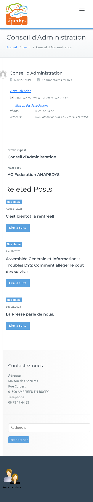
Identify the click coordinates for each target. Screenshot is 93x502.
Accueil (11, 47)
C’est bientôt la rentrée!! (30, 216)
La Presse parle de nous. (30, 314)
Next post (14, 167)
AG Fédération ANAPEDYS (33, 174)
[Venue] (12, 104)
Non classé (14, 201)
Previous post (17, 150)
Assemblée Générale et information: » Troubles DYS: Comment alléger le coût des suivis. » (45, 265)
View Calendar (20, 91)
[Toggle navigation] (82, 9)
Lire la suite (17, 227)
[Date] (12, 97)
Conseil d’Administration (32, 157)
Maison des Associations (31, 105)
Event (26, 47)
